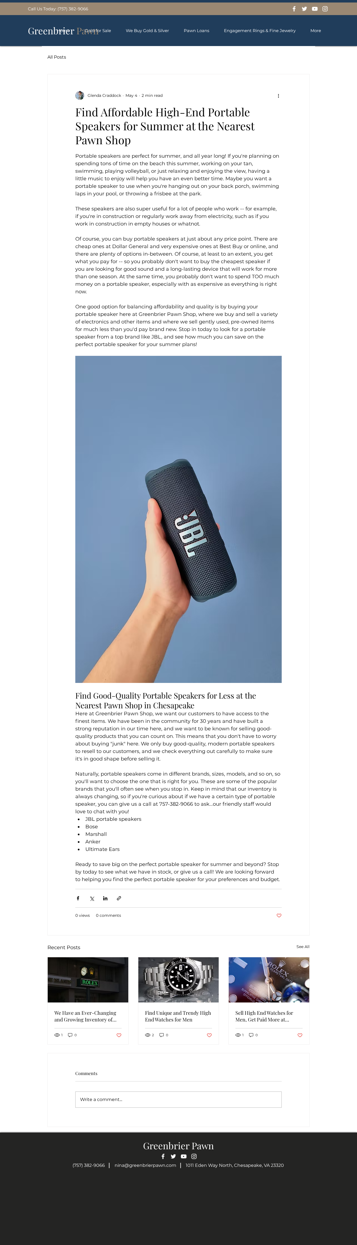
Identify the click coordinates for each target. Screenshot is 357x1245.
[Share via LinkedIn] (105, 898)
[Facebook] (294, 8)
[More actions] (278, 95)
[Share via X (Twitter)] (91, 898)
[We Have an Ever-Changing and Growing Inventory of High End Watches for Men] (88, 979)
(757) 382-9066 (89, 1165)
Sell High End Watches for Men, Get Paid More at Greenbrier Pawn (264, 1016)
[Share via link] (119, 898)
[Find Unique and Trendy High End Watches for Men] (178, 979)
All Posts (56, 57)
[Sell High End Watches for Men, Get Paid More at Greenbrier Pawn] (269, 979)
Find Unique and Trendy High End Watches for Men (178, 1016)
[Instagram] (325, 8)
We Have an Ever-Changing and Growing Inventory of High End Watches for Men (85, 1016)
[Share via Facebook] (78, 898)
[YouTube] (314, 8)
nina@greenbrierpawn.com (145, 1165)
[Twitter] (304, 8)
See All (303, 946)
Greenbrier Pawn (178, 1145)
